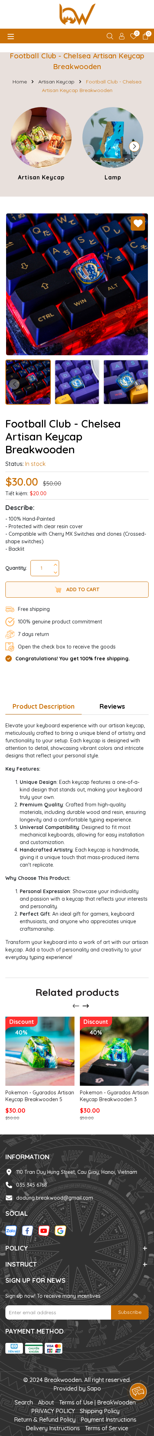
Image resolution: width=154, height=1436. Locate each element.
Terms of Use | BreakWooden (97, 1402)
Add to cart (82, 589)
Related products (77, 992)
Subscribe (129, 1312)
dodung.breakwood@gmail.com (54, 1198)
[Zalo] (11, 1230)
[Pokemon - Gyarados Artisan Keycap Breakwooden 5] (39, 1051)
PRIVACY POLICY (53, 1411)
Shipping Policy (100, 1411)
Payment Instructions (108, 1419)
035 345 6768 (31, 1185)
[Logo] (77, 14)
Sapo (94, 1388)
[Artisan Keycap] (41, 145)
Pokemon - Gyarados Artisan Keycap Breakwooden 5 (39, 1096)
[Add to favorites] (138, 223)
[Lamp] (112, 145)
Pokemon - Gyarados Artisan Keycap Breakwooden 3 (114, 1096)
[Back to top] (138, 1371)
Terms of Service (106, 1428)
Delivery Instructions (53, 1428)
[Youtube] (44, 1230)
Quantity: (16, 568)
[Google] (60, 1230)
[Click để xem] (77, 284)
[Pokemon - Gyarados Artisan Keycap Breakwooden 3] (114, 1051)
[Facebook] (27, 1230)
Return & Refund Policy (45, 1419)
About (46, 1402)
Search (24, 1402)
